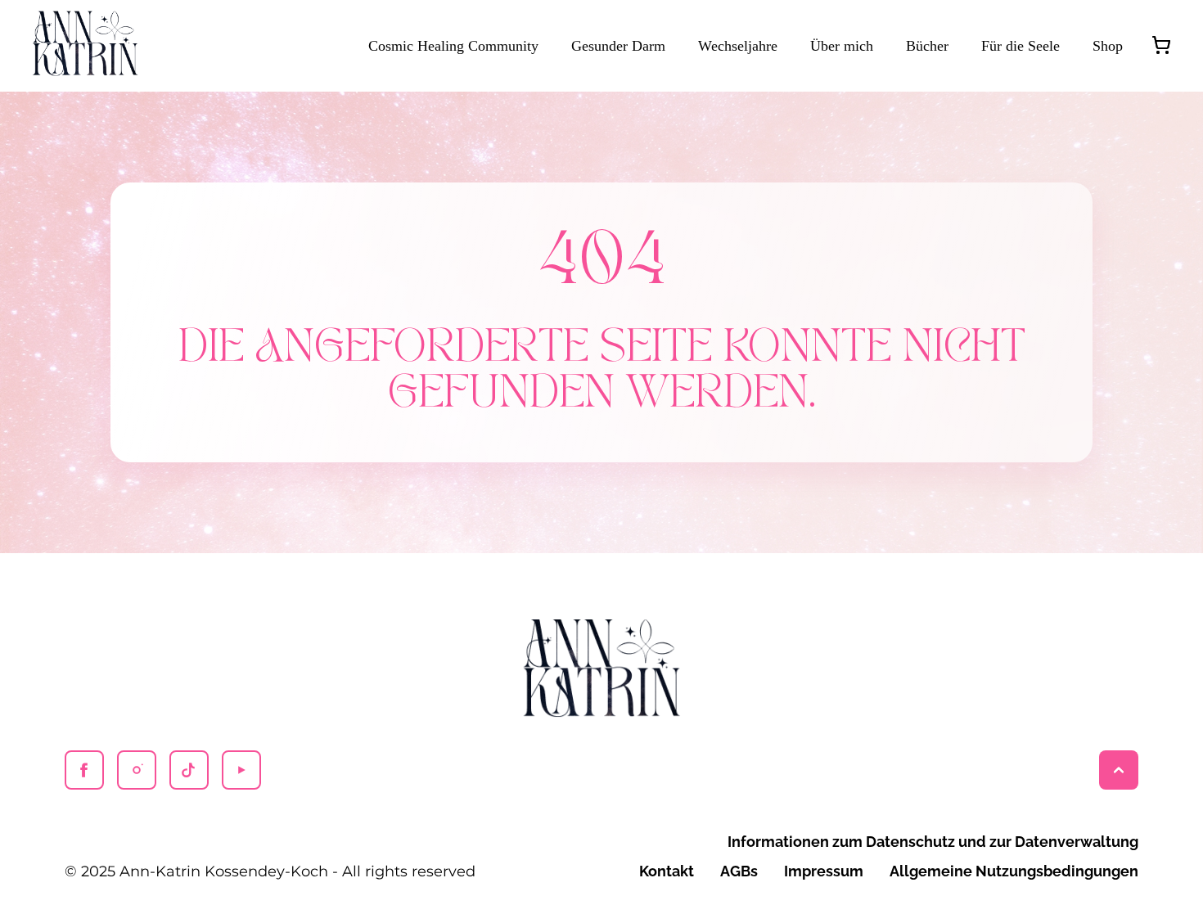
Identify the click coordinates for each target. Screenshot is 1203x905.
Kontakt (666, 871)
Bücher (927, 46)
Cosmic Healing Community (453, 46)
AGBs (739, 871)
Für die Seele (1020, 46)
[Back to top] (1118, 770)
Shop (1108, 46)
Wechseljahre (737, 46)
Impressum (823, 871)
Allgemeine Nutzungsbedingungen (1014, 871)
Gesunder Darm (618, 46)
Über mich (841, 46)
